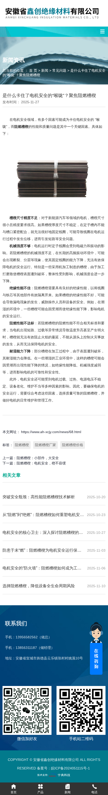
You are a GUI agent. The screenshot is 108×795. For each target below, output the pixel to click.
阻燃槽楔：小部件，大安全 (38, 458)
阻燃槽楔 (22, 445)
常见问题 (59, 71)
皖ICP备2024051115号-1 (70, 768)
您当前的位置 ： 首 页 (20, 71)
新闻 (44, 71)
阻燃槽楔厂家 (45, 445)
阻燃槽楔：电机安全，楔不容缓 (41, 463)
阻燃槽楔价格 (72, 445)
